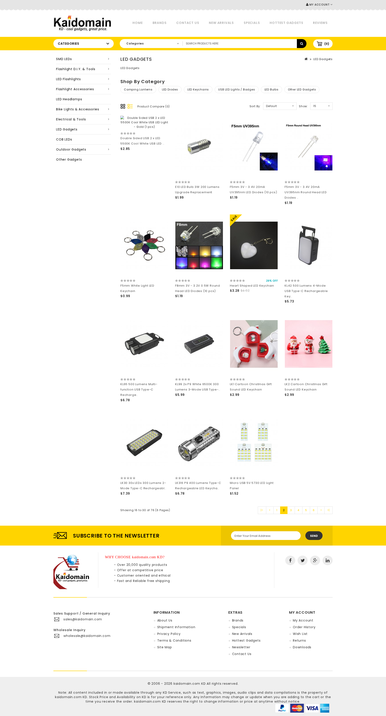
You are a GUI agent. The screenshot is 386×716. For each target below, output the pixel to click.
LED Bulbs (271, 89)
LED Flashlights (68, 79)
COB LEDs (64, 139)
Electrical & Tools (71, 119)
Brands (160, 23)
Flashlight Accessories (75, 89)
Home (137, 23)
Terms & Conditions (174, 640)
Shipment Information (176, 627)
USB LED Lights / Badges (236, 89)
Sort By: (255, 106)
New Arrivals (221, 23)
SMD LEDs (64, 59)
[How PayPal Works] (302, 708)
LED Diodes (170, 89)
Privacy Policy (169, 634)
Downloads (302, 647)
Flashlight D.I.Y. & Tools (75, 69)
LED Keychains (198, 89)
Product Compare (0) (153, 106)
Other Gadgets (69, 159)
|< (262, 510)
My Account (303, 620)
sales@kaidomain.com (82, 619)
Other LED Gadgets (302, 89)
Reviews (320, 23)
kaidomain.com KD (190, 683)
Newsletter (241, 647)
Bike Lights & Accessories (77, 109)
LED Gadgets (67, 129)
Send (314, 536)
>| (328, 510)
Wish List (300, 634)
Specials (252, 23)
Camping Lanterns (138, 89)
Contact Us (187, 23)
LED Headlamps (69, 99)
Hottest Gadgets (286, 23)
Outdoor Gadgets (71, 149)
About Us (164, 620)
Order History (304, 627)
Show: (303, 106)
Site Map (164, 647)
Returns (299, 640)
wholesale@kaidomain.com (86, 636)
